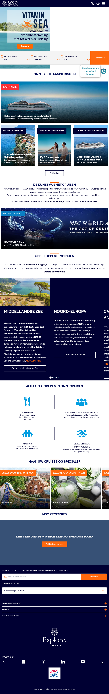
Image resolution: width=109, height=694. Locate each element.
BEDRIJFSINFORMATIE (11, 603)
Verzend (94, 577)
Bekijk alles (55, 173)
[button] (25, 46)
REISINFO (6, 610)
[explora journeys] (54, 637)
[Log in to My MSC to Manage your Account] (98, 3)
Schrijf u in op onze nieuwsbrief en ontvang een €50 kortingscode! (35, 570)
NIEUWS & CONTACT (11, 616)
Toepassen (100, 58)
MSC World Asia (33, 361)
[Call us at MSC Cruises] (92, 3)
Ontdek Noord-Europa (75, 355)
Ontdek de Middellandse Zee (25, 368)
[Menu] (105, 3)
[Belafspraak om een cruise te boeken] (103, 71)
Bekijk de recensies (54, 544)
